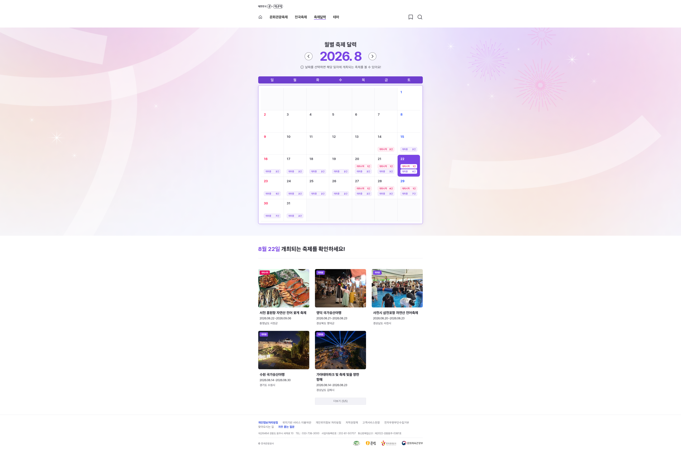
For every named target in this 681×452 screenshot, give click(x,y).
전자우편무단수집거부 (396, 422)
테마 (336, 17)
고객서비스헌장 (371, 422)
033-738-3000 (310, 433)
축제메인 (260, 17)
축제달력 (320, 17)
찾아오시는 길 (266, 427)
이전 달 (308, 56)
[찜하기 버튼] (411, 17)
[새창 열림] (356, 444)
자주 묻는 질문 (286, 427)
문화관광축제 (279, 17)
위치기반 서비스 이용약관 (297, 422)
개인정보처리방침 (268, 422)
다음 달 (372, 56)
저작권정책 (352, 422)
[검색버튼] (420, 17)
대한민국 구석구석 (270, 6)
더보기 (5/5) (340, 401)
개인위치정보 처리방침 (328, 422)
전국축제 (301, 17)
